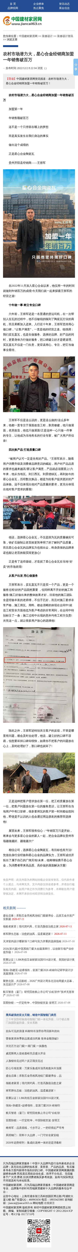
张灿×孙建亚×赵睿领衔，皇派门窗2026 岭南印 (33, 1105)
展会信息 (64, 8)
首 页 (13, 3)
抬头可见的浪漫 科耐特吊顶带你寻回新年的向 (33, 1031)
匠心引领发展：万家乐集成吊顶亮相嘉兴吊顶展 (34, 1068)
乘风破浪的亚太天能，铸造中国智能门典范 (31, 1015)
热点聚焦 (38, 8)
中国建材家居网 (28, 36)
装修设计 (47, 36)
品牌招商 (13, 8)
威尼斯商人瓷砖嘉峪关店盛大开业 (26, 1053)
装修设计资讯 (65, 36)
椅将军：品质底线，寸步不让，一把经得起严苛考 (35, 1127)
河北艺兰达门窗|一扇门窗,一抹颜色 (26, 1046)
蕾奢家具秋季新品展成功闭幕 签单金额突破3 (32, 1038)
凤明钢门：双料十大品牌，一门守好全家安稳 (32, 1135)
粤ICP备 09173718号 (22, 1214)
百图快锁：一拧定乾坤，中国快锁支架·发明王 (30, 1002)
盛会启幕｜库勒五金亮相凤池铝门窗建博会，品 (34, 1075)
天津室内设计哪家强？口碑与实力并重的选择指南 (32, 941)
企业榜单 (38, 3)
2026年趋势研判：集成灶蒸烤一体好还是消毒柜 (34, 1142)
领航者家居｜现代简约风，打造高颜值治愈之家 (31, 926)
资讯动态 (64, 3)
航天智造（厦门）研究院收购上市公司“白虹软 (33, 1113)
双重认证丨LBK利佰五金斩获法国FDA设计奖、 (34, 1098)
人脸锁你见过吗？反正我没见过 (24, 1060)
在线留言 (49, 1203)
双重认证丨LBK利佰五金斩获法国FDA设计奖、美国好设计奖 (39, 959)
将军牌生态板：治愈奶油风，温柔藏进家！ (28, 934)
